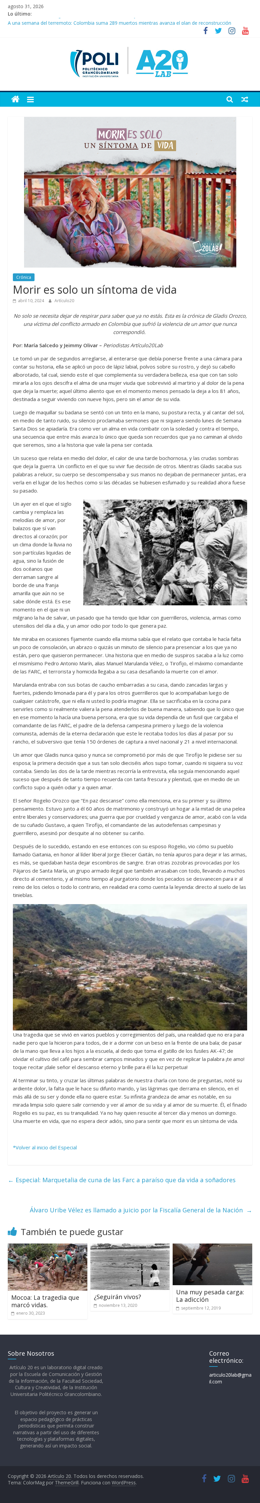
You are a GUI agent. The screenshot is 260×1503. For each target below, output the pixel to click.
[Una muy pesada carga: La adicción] (212, 1247)
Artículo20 (64, 301)
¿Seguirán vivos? (117, 1297)
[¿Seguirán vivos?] (130, 1247)
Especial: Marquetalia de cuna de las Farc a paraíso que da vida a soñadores (122, 1180)
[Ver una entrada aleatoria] (244, 99)
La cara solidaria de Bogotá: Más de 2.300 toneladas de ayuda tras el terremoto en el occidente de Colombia (127, 21)
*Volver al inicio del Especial (45, 1147)
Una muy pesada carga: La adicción (210, 1295)
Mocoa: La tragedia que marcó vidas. (45, 1301)
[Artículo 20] (15, 99)
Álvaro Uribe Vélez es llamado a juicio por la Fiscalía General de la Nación (141, 1210)
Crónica (23, 277)
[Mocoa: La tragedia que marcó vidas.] (47, 1247)
